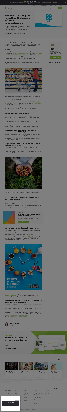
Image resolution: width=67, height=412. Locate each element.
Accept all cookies (11, 402)
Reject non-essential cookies (10, 405)
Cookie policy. (17, 400)
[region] (10, 403)
